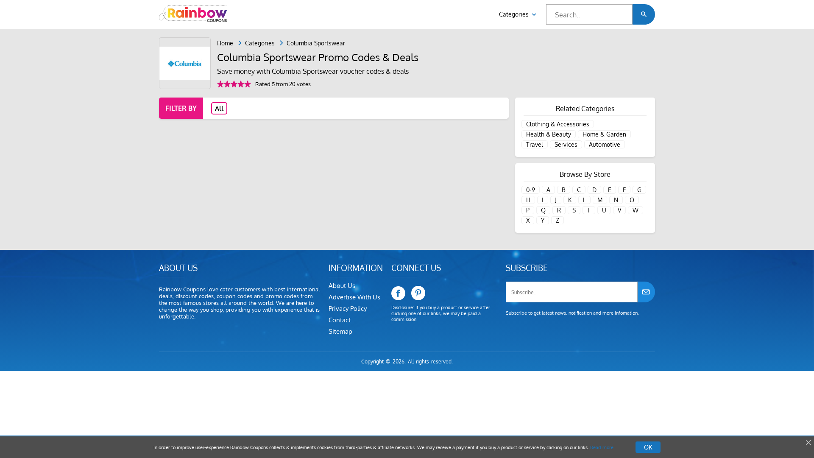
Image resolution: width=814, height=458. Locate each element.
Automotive (604, 144)
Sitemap (340, 331)
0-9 (530, 189)
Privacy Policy (348, 308)
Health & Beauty (548, 134)
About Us (342, 286)
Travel (534, 144)
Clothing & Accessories (557, 124)
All (219, 108)
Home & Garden (604, 134)
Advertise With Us (354, 297)
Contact (340, 320)
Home (225, 43)
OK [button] (648, 447)
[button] (644, 14)
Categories (514, 14)
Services (566, 144)
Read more (601, 447)
